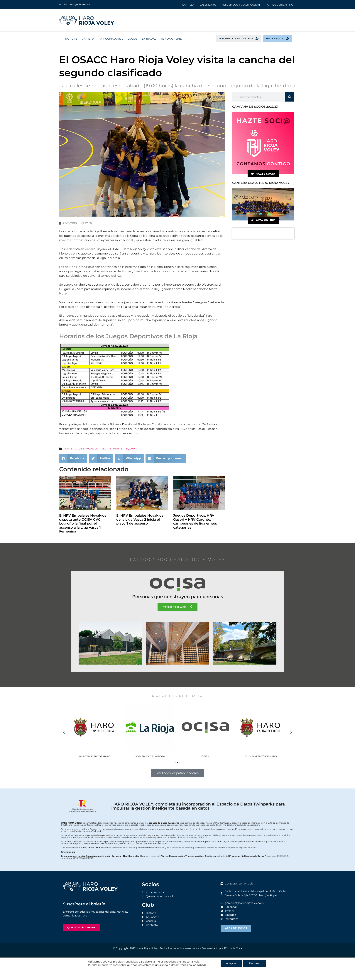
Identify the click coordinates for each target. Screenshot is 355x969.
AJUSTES (203, 965)
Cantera (88, 38)
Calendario (208, 4)
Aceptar (231, 963)
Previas (105, 448)
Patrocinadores (111, 38)
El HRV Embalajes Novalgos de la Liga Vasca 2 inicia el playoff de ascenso (139, 519)
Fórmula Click (233, 948)
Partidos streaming (279, 4)
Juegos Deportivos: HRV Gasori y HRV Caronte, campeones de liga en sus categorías (195, 521)
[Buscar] (289, 97)
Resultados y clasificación (241, 4)
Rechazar (255, 963)
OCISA (150, 756)
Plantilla (187, 4)
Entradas (149, 38)
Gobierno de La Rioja (94, 756)
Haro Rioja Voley (147, 948)
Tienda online (171, 38)
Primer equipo (125, 448)
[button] (73, 458)
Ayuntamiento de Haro (205, 756)
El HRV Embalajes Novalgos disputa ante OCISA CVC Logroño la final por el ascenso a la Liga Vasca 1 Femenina (82, 523)
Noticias (71, 38)
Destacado (87, 448)
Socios (133, 38)
